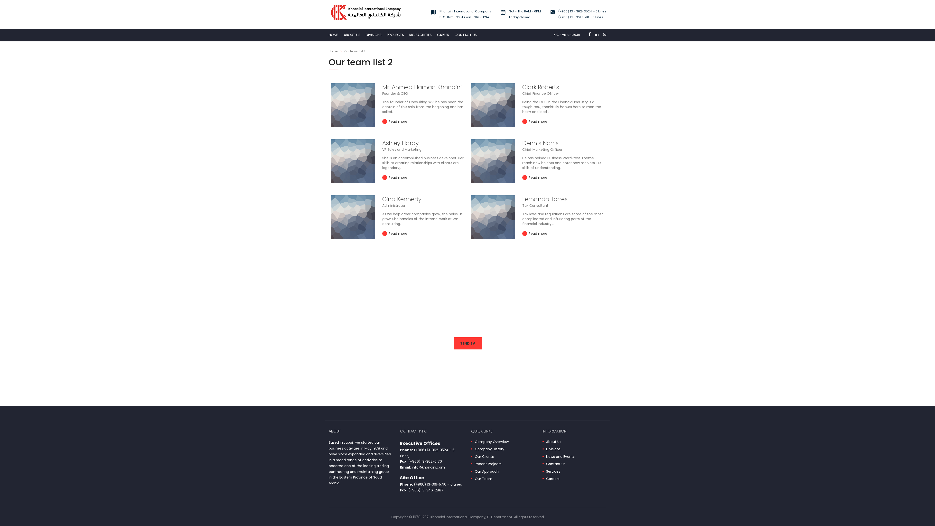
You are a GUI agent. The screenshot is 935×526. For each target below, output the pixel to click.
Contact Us (555, 464)
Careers (553, 479)
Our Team (483, 479)
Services (553, 472)
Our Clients (484, 457)
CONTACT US (466, 34)
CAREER (443, 34)
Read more (397, 121)
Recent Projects (488, 464)
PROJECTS (395, 34)
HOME (333, 34)
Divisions (553, 449)
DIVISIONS (374, 34)
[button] (468, 343)
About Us (352, 34)
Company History (489, 449)
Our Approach (487, 472)
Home (333, 51)
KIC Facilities (420, 34)
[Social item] (590, 34)
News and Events (560, 457)
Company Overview (492, 442)
